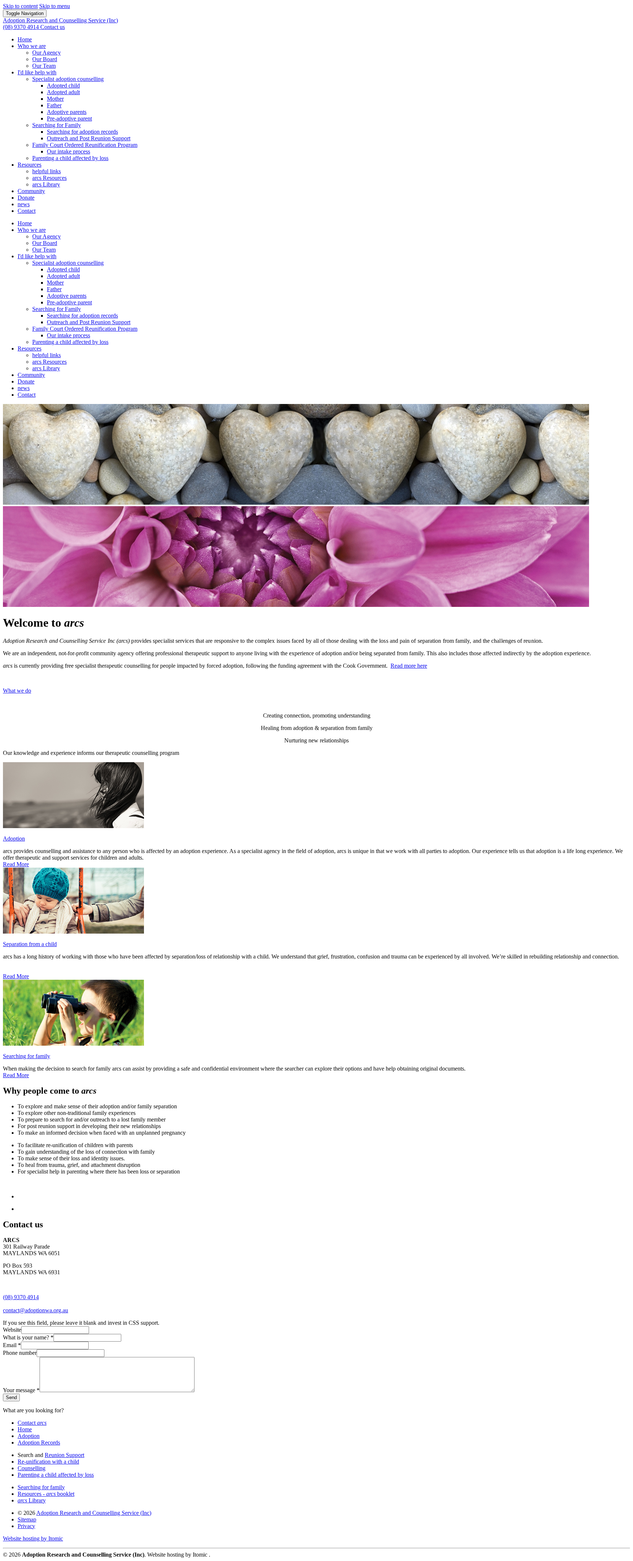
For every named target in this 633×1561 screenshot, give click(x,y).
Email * (12, 1345)
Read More (16, 864)
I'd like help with (37, 72)
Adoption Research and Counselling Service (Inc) (93, 1513)
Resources (29, 165)
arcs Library (46, 184)
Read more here (408, 666)
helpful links (46, 171)
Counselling (31, 1468)
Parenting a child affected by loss (70, 158)
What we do (17, 690)
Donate (26, 197)
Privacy (26, 1526)
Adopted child (63, 85)
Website (12, 1330)
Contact (27, 211)
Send (11, 1397)
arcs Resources (49, 178)
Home (25, 39)
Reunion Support (64, 1455)
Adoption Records (39, 1442)
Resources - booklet (46, 1494)
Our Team (44, 66)
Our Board (44, 59)
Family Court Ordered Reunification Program (84, 145)
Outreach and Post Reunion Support (88, 138)
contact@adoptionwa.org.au (35, 1310)
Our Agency (46, 52)
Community (31, 191)
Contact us (52, 27)
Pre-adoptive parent (69, 118)
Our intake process (68, 151)
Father (54, 105)
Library (32, 1500)
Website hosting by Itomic (33, 1538)
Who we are (32, 46)
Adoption (14, 838)
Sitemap (27, 1519)
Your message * (21, 1390)
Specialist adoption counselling (68, 79)
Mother (55, 99)
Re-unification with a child (48, 1461)
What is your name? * (28, 1337)
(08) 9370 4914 (21, 1297)
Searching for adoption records (82, 132)
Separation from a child (30, 944)
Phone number (20, 1353)
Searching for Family (56, 125)
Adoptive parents (66, 112)
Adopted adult (63, 92)
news (24, 204)
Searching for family (26, 1056)
